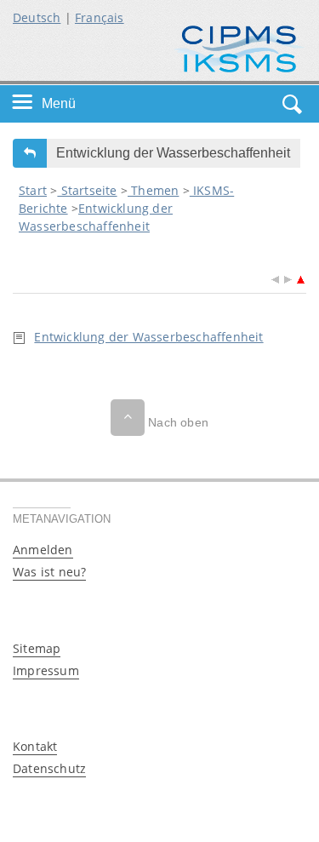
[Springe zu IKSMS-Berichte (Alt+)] (300, 278)
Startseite (87, 190)
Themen (153, 190)
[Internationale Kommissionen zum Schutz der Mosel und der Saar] (239, 47)
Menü (59, 103)
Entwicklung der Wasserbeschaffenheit (148, 337)
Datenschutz (49, 768)
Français (99, 17)
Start (33, 190)
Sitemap (36, 648)
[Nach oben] (128, 417)
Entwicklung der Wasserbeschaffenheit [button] (173, 153)
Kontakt (35, 746)
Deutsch (36, 17)
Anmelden (43, 549)
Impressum (46, 670)
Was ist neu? (49, 572)
